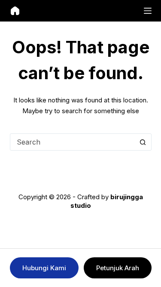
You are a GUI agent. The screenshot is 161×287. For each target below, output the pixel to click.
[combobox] (72, 142)
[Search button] (143, 142)
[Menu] (148, 11)
